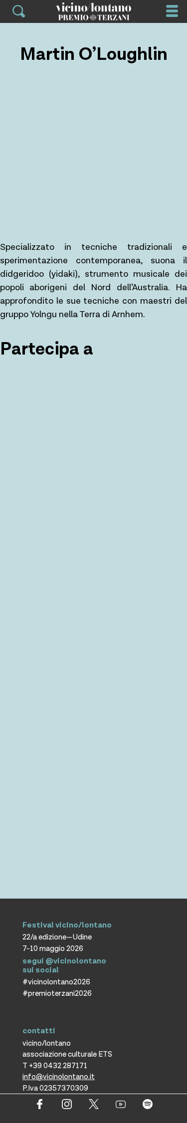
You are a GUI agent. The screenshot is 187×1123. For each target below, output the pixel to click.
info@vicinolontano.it (58, 1077)
